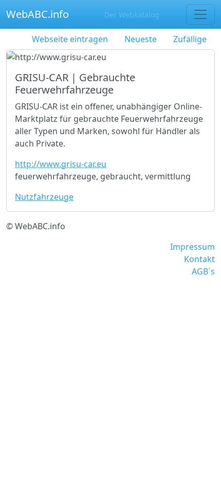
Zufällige (190, 39)
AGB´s (203, 271)
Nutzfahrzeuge (44, 196)
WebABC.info (37, 14)
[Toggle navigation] (200, 14)
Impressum (192, 246)
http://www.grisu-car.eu (60, 164)
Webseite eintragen (70, 39)
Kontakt (199, 259)
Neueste (140, 39)
